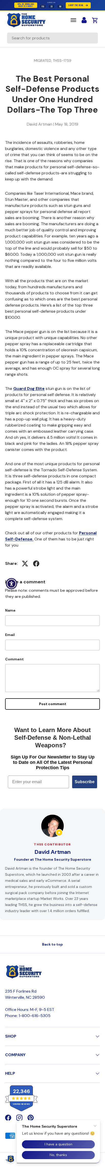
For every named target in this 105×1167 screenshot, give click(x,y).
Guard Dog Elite (29, 388)
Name (10, 610)
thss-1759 (62, 60)
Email (10, 634)
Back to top (52, 944)
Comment (14, 659)
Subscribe (85, 782)
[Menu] (73, 20)
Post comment (52, 704)
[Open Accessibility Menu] (11, 583)
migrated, (43, 60)
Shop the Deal (75, 5)
